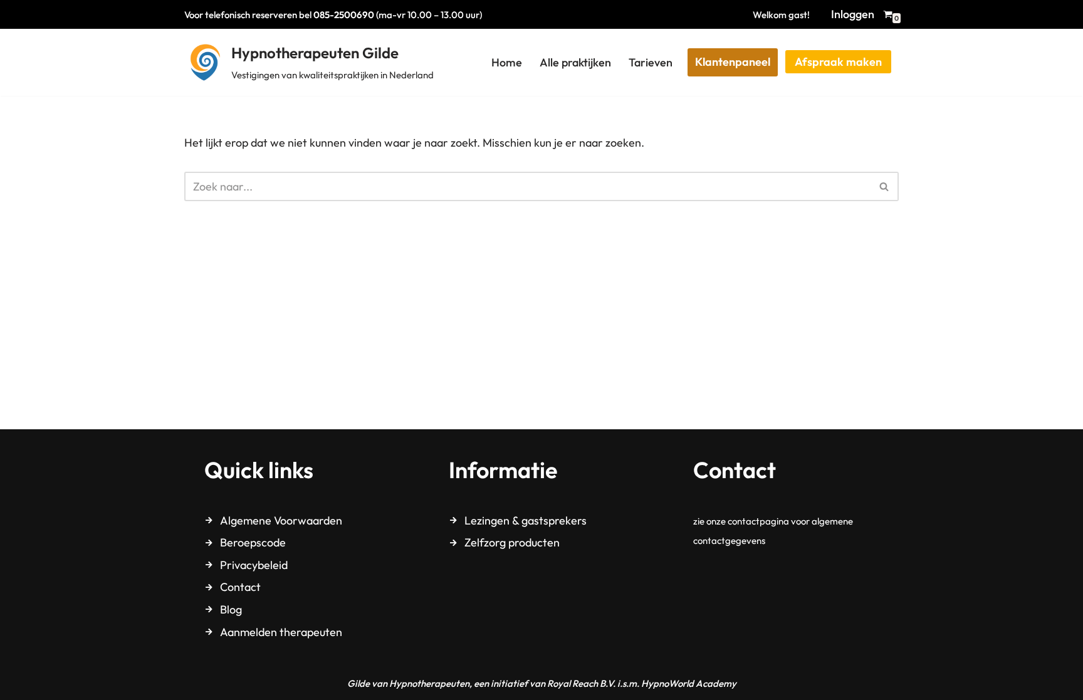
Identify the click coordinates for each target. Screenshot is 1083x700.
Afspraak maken (838, 62)
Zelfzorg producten (512, 542)
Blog (231, 609)
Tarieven (650, 62)
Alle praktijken (575, 62)
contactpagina (758, 521)
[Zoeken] (885, 186)
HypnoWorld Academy (688, 683)
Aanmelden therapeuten (281, 632)
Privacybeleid (254, 565)
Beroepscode (253, 542)
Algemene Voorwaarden (281, 520)
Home (506, 62)
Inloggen (852, 14)
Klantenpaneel (732, 62)
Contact (240, 587)
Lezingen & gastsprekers (525, 520)
